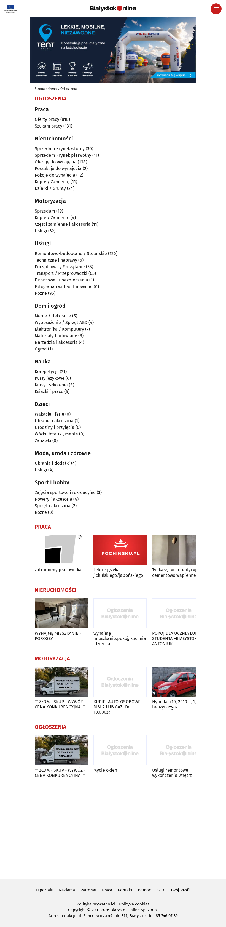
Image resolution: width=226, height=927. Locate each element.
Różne (41, 293)
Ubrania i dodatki (52, 463)
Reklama (67, 890)
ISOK (160, 890)
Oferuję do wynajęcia (56, 161)
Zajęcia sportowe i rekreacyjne (65, 492)
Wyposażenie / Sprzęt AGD (61, 322)
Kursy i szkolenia (51, 384)
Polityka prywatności (96, 904)
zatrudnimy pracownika (58, 569)
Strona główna (46, 89)
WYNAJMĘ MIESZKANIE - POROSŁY (58, 636)
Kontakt (125, 890)
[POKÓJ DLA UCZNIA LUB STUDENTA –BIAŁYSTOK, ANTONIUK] (178, 613)
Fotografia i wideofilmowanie (64, 286)
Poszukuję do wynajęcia (58, 168)
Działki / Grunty (50, 188)
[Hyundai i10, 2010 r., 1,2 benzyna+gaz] (178, 682)
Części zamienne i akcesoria (63, 224)
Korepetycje (47, 371)
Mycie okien (105, 770)
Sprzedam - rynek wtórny (60, 148)
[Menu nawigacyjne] (216, 8)
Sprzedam (45, 211)
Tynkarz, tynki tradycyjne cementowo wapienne (176, 572)
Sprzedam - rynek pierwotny (63, 155)
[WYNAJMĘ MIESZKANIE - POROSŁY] (61, 613)
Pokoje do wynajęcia (55, 175)
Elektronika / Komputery (59, 329)
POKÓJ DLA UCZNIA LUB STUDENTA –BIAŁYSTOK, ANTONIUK (175, 638)
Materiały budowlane (56, 335)
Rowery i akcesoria (53, 499)
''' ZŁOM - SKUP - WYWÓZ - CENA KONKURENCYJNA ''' (60, 704)
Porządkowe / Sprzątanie (60, 266)
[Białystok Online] (113, 9)
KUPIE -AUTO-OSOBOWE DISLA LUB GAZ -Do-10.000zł (117, 707)
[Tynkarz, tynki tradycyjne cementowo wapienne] (178, 550)
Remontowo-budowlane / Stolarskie (71, 253)
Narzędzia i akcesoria (56, 342)
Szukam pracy (48, 126)
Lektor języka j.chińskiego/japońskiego (118, 572)
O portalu (44, 890)
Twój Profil (180, 890)
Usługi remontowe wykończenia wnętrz (172, 772)
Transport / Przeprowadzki (61, 273)
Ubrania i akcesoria (54, 420)
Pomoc (144, 890)
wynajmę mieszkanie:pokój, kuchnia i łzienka (119, 638)
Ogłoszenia (68, 89)
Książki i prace (49, 391)
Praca (107, 890)
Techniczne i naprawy (56, 260)
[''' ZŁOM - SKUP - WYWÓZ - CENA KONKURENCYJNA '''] (61, 682)
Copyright (77, 909)
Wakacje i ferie (49, 414)
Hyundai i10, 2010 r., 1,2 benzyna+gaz (175, 704)
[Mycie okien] (120, 750)
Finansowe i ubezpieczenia (61, 280)
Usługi (41, 230)
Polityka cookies (134, 904)
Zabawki (43, 440)
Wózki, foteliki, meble (56, 434)
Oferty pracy (47, 119)
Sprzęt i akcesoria (53, 505)
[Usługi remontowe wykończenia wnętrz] (178, 750)
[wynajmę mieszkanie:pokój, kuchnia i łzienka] (120, 613)
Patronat (88, 890)
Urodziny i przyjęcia (54, 427)
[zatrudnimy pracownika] (61, 550)
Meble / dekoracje (53, 315)
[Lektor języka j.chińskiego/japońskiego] (120, 550)
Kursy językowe (49, 378)
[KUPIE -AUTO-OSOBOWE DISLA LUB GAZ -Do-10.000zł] (120, 682)
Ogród (41, 349)
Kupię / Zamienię (52, 181)
